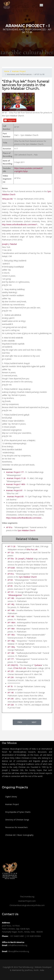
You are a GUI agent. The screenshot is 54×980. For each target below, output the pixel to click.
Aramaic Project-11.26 (16, 478)
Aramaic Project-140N (16, 484)
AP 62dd (11, 567)
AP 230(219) (13, 665)
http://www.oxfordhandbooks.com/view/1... (20, 224)
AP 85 (10, 586)
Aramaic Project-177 (15, 472)
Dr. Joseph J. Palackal (24, 558)
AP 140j (11, 604)
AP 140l (11, 616)
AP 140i (11, 598)
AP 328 (11, 704)
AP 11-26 (11, 546)
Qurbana (38, 665)
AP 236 (11, 677)
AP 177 (11, 659)
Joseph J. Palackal (9, 244)
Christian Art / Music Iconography (19, 835)
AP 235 (11, 671)
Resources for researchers (16, 827)
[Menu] (41, 5)
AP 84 (10, 580)
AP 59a (11, 558)
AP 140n (11, 628)
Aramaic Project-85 (15, 496)
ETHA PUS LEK (19, 668)
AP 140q (11, 647)
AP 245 (11, 698)
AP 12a (11, 552)
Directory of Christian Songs (17, 819)
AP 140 (11, 692)
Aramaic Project (12, 804)
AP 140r (11, 653)
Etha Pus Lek (31, 549)
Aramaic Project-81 (14, 490)
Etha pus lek (7, 199)
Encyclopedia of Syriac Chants (18, 812)
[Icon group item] (4, 957)
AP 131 (11, 592)
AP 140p (11, 641)
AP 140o (11, 634)
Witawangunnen (15, 595)
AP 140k (11, 610)
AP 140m (11, 622)
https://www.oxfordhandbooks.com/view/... (24, 518)
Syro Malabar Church (26, 530)
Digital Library (11, 796)
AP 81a (9, 527)
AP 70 (10, 686)
